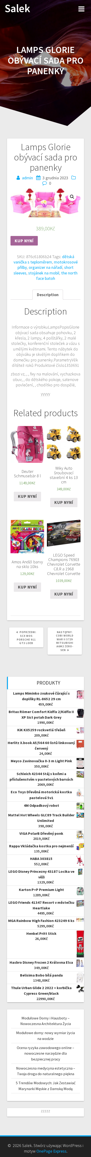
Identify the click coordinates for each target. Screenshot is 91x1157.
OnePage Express (51, 1151)
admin (27, 177)
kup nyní (24, 240)
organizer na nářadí (45, 267)
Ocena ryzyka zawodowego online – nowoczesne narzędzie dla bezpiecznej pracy (45, 1053)
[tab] (47, 295)
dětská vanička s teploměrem (44, 259)
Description (48, 294)
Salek (17, 8)
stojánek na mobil (43, 273)
